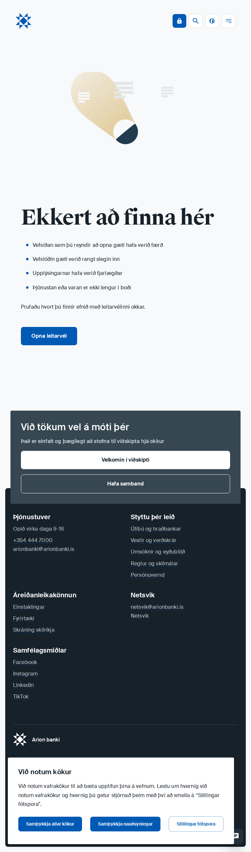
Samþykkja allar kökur (50, 824)
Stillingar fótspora (196, 824)
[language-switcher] (212, 21)
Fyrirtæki (23, 618)
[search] (196, 21)
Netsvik (140, 615)
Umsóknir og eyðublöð (158, 551)
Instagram (25, 673)
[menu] (228, 21)
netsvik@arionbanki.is (157, 607)
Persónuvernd (148, 574)
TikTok (20, 696)
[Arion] (23, 21)
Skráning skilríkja (34, 629)
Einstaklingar (29, 607)
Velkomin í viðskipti (126, 459)
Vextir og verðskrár (153, 540)
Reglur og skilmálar (154, 563)
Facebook (25, 662)
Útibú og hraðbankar (156, 528)
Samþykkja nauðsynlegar (125, 824)
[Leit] (235, 836)
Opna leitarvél (49, 335)
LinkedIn (23, 685)
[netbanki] (179, 21)
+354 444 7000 (33, 540)
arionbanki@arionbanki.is (44, 549)
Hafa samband (125, 483)
